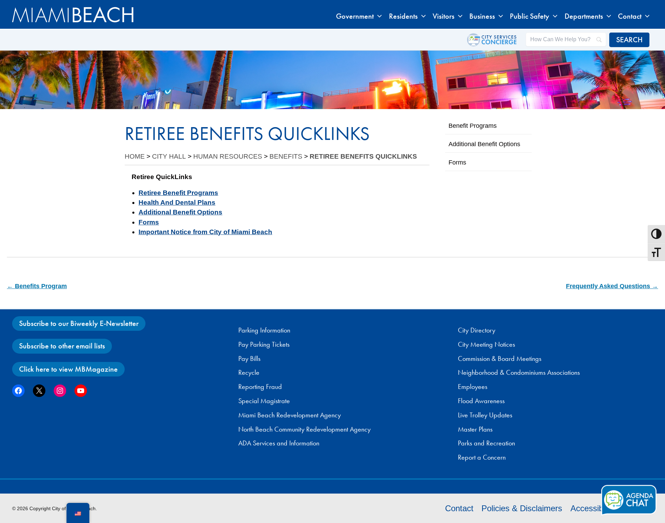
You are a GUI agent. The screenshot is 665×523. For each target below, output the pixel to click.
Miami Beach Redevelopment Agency (289, 415)
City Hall (169, 156)
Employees (472, 386)
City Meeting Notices (486, 344)
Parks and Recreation (486, 443)
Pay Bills (249, 358)
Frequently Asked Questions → (612, 286)
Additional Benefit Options (180, 212)
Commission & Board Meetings (499, 358)
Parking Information (264, 330)
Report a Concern (482, 457)
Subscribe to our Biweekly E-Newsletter (79, 323)
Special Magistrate (264, 401)
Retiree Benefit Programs (178, 192)
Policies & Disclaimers (521, 508)
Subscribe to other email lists (62, 346)
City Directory (476, 330)
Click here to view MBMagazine (68, 369)
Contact (459, 508)
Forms (149, 222)
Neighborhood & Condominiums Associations (519, 372)
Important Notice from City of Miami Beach (205, 232)
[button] (378, 16)
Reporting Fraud (260, 386)
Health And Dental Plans (177, 202)
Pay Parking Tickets (264, 344)
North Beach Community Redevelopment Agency (304, 429)
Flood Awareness (481, 401)
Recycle (248, 372)
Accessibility (592, 508)
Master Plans (475, 429)
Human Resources (227, 156)
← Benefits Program (37, 286)
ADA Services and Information (278, 443)
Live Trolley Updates (485, 415)
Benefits (285, 156)
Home (135, 156)
